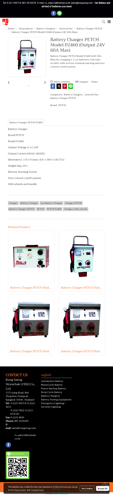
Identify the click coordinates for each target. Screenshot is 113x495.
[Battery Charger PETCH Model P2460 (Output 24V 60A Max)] (27, 57)
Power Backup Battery (53, 388)
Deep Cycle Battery (51, 392)
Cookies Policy (37, 490)
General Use (92, 95)
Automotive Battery (52, 381)
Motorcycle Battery (52, 385)
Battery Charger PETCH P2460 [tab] (26, 122)
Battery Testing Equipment (56, 400)
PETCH (62, 105)
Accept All (102, 488)
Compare (83, 82)
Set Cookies (87, 488)
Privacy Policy (20, 490)
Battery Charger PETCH (63, 98)
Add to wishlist (61, 82)
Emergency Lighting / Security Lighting (53, 405)
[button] (102, 21)
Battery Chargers (73, 95)
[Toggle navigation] (109, 22)
